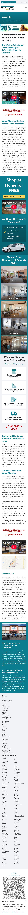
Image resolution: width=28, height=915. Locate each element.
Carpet (3, 746)
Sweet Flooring (5, 739)
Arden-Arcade (5, 761)
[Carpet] (14, 274)
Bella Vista (16, 764)
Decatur (16, 780)
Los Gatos (4, 812)
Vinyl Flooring (5, 751)
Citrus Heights (17, 773)
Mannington (4, 734)
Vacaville (4, 859)
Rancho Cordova (5, 834)
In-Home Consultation (7, 700)
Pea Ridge (16, 826)
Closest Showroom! (14, 111)
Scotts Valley (4, 849)
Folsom (15, 793)
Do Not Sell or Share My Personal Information (12, 912)
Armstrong (4, 728)
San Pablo (16, 845)
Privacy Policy (5, 708)
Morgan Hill (4, 819)
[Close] (26, 900)
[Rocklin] (14, 718)
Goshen (3, 800)
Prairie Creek (17, 833)
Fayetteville (16, 791)
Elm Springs (16, 787)
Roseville (16, 840)
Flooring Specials (5, 745)
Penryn (15, 827)
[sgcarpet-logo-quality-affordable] (7, 8)
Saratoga (16, 848)
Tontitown (16, 856)
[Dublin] (14, 713)
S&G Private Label (6, 737)
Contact (3, 697)
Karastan (4, 731)
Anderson (4, 726)
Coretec (3, 730)
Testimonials (4, 702)
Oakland (4, 823)
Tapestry (4, 740)
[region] (14, 907)
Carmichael (4, 772)
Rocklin (15, 837)
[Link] (14, 27)
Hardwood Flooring (6, 748)
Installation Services (6, 701)
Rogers (15, 838)
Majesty (3, 733)
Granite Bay (16, 800)
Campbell (4, 771)
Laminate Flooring (6, 750)
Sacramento (4, 841)
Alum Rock (4, 758)
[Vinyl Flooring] (14, 326)
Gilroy (3, 798)
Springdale (16, 851)
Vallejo (15, 859)
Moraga (16, 818)
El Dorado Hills (5, 786)
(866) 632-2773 (23, 2)
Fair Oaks (16, 788)
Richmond (16, 836)
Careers (3, 705)
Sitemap (14, 872)
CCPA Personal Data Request (14, 875)
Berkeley (16, 766)
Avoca (15, 762)
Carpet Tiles (4, 747)
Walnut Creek (17, 860)
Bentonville (4, 766)
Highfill (3, 804)
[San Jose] (14, 722)
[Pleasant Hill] (14, 716)
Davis (3, 780)
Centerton (4, 773)
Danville (16, 779)
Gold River (16, 798)
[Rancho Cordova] (14, 717)
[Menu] (26, 8)
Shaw (3, 738)
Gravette (16, 801)
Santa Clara (16, 847)
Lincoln (3, 808)
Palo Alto (4, 826)
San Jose (16, 842)
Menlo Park (4, 816)
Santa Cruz (4, 848)
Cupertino (4, 779)
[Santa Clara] (14, 721)
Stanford (4, 852)
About (3, 699)
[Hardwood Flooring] (14, 291)
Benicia (15, 765)
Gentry (15, 797)
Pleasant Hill (4, 831)
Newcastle (16, 822)
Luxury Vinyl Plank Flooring (8, 752)
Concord (4, 777)
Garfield (3, 797)
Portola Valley (5, 833)
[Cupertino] (14, 712)
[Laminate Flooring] (14, 309)
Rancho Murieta (17, 834)
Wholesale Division (6, 706)
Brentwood (16, 768)
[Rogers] (14, 720)
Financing (4, 704)
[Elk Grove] (14, 714)
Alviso (15, 758)
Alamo (15, 757)
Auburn (3, 762)
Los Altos (16, 811)
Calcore (3, 729)
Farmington (4, 791)
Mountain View (17, 819)
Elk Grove (4, 787)
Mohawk (4, 735)
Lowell (15, 812)
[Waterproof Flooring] (14, 344)
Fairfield (3, 790)
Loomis (3, 811)
